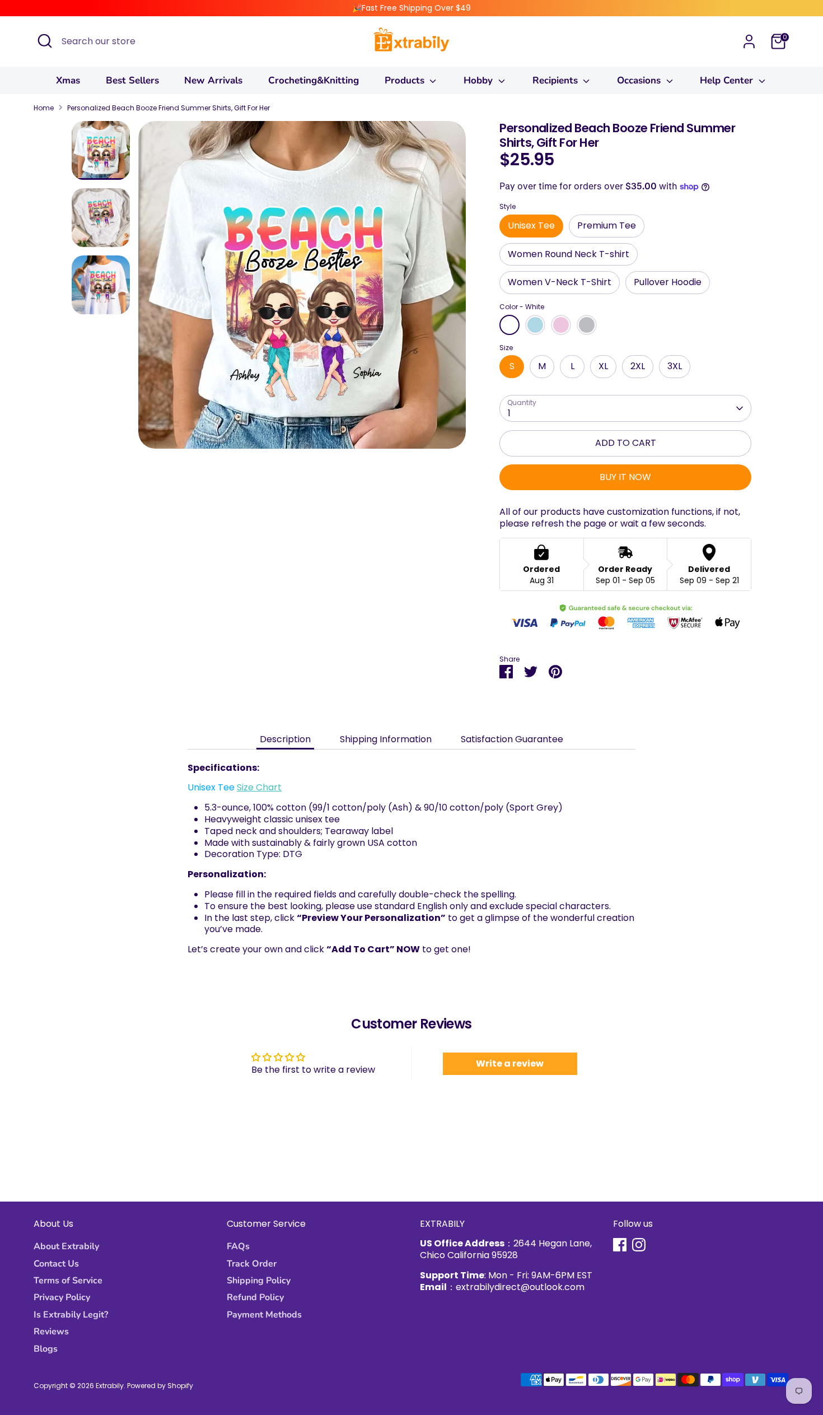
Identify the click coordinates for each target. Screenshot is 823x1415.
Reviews (51, 1331)
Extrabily (110, 1385)
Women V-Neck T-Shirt (559, 282)
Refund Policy (255, 1297)
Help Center (728, 80)
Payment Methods (264, 1315)
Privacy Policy (62, 1297)
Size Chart (259, 787)
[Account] (749, 41)
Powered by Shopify (160, 1385)
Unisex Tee (531, 225)
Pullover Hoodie (668, 282)
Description (285, 739)
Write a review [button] (510, 1063)
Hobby (479, 80)
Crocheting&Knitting (313, 80)
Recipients (556, 80)
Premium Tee (606, 225)
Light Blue (535, 325)
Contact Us (56, 1264)
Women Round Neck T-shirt (568, 254)
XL (603, 366)
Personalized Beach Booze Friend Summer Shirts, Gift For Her (168, 108)
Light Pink (561, 325)
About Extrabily (66, 1246)
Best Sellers (132, 80)
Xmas (68, 80)
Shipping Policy (259, 1280)
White (509, 325)
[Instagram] (639, 1244)
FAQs (238, 1246)
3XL (674, 366)
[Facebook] (619, 1244)
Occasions (640, 80)
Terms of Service (68, 1280)
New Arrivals (213, 80)
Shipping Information (386, 739)
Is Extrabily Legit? (71, 1315)
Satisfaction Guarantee (512, 739)
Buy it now (625, 477)
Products (406, 80)
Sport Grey (587, 325)
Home (44, 108)
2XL (637, 366)
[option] (302, 289)
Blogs (46, 1349)
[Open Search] (45, 41)
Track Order (252, 1264)
